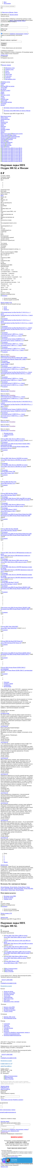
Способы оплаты (8, 1028)
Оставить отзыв (5, 713)
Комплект (3, 142)
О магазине (8, 76)
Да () (2, 726)
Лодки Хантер (13, 887)
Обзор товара (4, 135)
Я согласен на (15, 33)
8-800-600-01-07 (5, 14)
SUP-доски (7, 1000)
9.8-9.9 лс (6, 309)
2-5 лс (5, 306)
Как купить (7, 1026)
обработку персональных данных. (19, 33)
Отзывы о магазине (9, 1008)
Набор (2, 141)
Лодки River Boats (18, 888)
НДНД (5, 436)
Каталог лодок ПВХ (9, 1007)
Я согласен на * (15, 1129)
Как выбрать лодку (10, 79)
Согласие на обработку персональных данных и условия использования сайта (17, 1033)
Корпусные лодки (8, 998)
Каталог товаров (6, 65)
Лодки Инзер (4, 890)
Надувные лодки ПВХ (10, 896)
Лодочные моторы (9, 994)
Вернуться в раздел (6, 133)
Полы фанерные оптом (10, 1018)
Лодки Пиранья (5, 887)
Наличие (3, 145)
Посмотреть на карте (6, 986)
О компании (7, 685)
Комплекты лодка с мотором (11, 1001)
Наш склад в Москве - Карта (17, 20)
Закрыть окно (4, 55)
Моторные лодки (10, 68)
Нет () (6, 726)
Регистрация (7, 3)
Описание (3, 139)
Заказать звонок (13, 14)
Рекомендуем (4, 138)
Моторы (7, 72)
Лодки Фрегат (22, 887)
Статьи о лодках (8, 1011)
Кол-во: (3, 1096)
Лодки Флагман (8, 888)
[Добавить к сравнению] (4, 295)
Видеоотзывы (7, 686)
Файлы (2, 146)
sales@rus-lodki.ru (6, 1066)
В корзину (5, 318)
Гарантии (8, 77)
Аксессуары (8, 74)
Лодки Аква (11, 890)
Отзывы (3, 143)
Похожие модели (8, 433)
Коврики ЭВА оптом (9, 1016)
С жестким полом (8, 434)
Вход (5, 2)
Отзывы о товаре (8, 683)
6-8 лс (5, 308)
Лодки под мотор (8, 897)
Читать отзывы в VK (6, 302)
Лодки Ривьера (20, 890)
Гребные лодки (9, 69)
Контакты (6, 1031)
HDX (2, 195)
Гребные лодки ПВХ (9, 993)
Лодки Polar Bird (28, 888)
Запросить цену (5, 356)
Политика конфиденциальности (12, 1035)
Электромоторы (8, 997)
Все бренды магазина (9, 1010)
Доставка (6, 1029)
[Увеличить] (11, 148)
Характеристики (5, 136)
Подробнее (12, 356)
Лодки (7, 71)
